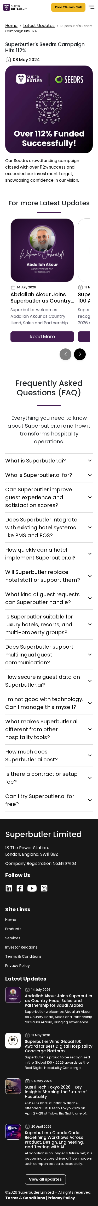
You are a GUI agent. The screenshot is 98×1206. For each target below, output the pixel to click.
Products (13, 929)
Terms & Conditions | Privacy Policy (40, 1197)
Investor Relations (21, 947)
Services (12, 938)
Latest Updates (39, 26)
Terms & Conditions (23, 956)
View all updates (45, 1179)
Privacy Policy (17, 965)
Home (11, 26)
